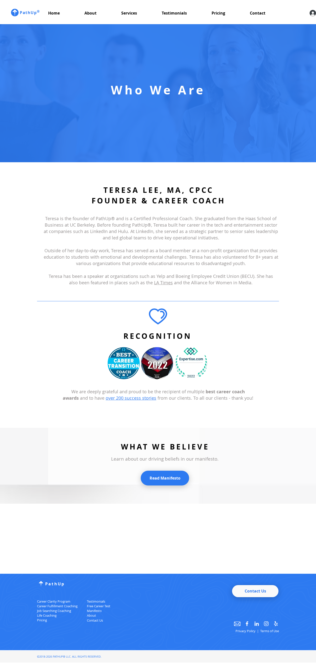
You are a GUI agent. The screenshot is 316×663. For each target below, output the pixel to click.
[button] (99, 13)
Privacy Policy (246, 631)
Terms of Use (269, 631)
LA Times (163, 283)
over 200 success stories (131, 398)
